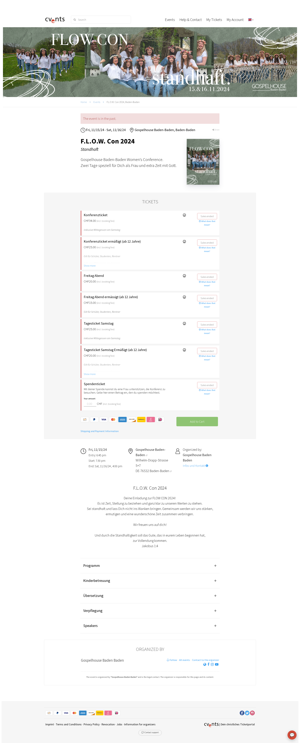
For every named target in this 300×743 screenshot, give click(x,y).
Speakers (90, 625)
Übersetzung (93, 595)
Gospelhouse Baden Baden (102, 660)
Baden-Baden (160, 471)
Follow (173, 660)
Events (96, 102)
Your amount (89, 398)
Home (84, 102)
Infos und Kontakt (194, 466)
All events (184, 660)
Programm (91, 565)
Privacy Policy (91, 724)
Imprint (49, 724)
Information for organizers (139, 724)
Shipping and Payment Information (100, 431)
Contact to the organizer (205, 660)
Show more (90, 265)
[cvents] (56, 19)
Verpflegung (92, 610)
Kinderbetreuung (96, 580)
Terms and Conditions (69, 724)
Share (216, 129)
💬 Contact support (150, 733)
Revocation (108, 724)
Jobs (119, 724)
